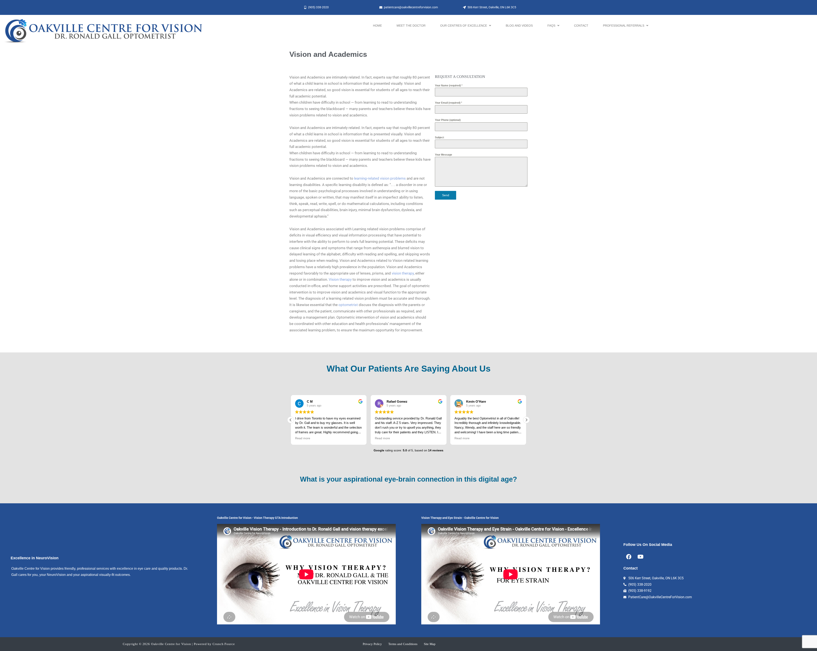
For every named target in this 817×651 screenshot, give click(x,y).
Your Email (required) (448, 102)
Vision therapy (340, 279)
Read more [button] (302, 438)
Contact (581, 25)
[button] (465, 25)
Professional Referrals (623, 25)
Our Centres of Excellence (463, 25)
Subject (439, 137)
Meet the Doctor (411, 25)
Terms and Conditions (402, 644)
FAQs (551, 25)
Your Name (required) (449, 85)
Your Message (443, 154)
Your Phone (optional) (448, 120)
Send (445, 195)
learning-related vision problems (380, 178)
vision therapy (403, 273)
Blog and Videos (519, 25)
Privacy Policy (372, 644)
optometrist (348, 305)
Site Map (430, 644)
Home (377, 25)
